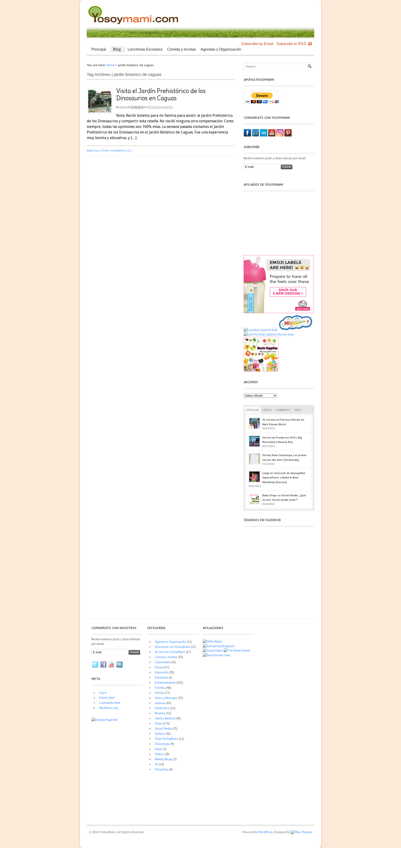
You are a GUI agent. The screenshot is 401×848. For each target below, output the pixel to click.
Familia (159, 693)
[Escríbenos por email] (255, 135)
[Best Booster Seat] (216, 655)
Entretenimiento (165, 683)
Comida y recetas (181, 49)
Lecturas (160, 703)
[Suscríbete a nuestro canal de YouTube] (271, 135)
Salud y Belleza (165, 718)
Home (110, 65)
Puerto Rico (162, 708)
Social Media (163, 729)
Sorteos (160, 734)
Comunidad (162, 662)
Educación (154, 107)
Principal (97, 49)
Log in (103, 693)
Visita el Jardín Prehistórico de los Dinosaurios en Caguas (161, 94)
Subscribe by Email (257, 44)
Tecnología (162, 744)
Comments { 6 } (121, 150)
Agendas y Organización (220, 49)
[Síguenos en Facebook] (247, 135)
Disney (159, 667)
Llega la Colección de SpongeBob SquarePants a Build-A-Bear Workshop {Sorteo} (283, 477)
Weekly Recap (163, 759)
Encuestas (161, 677)
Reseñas (160, 713)
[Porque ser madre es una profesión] (133, 24)
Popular (253, 410)
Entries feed (106, 698)
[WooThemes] (301, 832)
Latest (267, 410)
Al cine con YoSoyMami (170, 652)
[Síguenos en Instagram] (280, 135)
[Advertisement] (257, 14)
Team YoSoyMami (166, 739)
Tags (297, 410)
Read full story (98, 150)
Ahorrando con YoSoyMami (172, 647)
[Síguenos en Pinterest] (288, 135)
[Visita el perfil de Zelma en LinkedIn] (263, 135)
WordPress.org (108, 708)
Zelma (123, 107)
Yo (156, 764)
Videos (159, 754)
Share (158, 723)
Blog (116, 49)
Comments (282, 410)
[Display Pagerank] (104, 720)
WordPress (265, 832)
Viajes (158, 749)
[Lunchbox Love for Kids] (261, 330)
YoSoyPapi (161, 769)
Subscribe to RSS (291, 44)
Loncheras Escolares (145, 49)
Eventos (167, 107)
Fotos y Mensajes (166, 698)
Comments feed (109, 703)
